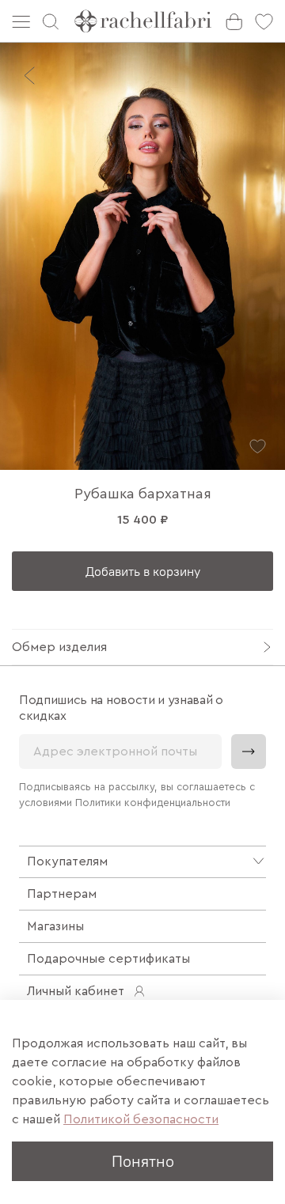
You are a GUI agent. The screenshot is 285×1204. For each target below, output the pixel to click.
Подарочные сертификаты (108, 958)
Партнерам (62, 894)
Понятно (143, 1161)
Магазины (55, 926)
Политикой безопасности (140, 1119)
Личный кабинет (75, 991)
